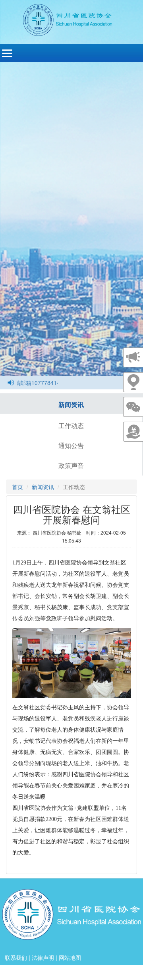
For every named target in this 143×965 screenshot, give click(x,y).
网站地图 (70, 957)
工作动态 (71, 425)
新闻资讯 (71, 404)
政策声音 (71, 465)
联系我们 (16, 957)
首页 (17, 487)
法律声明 (43, 957)
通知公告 (71, 445)
